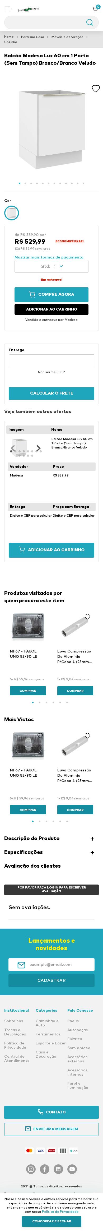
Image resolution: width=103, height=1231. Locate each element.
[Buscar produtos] (87, 22)
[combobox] (51, 22)
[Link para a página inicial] (9, 37)
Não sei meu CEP (51, 372)
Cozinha (10, 42)
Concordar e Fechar (51, 1221)
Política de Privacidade (60, 1212)
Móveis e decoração (67, 37)
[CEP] (51, 357)
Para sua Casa (32, 37)
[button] (8, 9)
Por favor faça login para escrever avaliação (51, 889)
